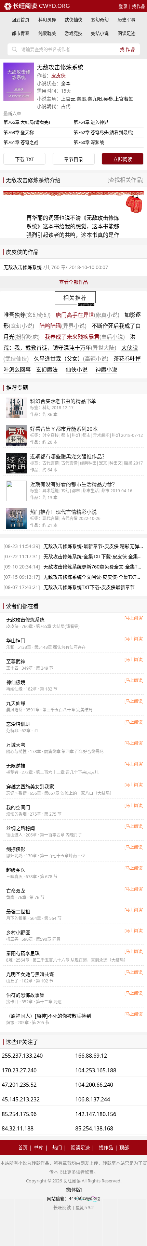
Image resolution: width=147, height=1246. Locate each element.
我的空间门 (18, 807)
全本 (65, 83)
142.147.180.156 (95, 1114)
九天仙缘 (15, 703)
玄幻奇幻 (100, 19)
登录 (123, 6)
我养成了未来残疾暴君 (85, 336)
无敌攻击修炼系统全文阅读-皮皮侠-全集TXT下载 (94, 577)
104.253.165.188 (95, 1070)
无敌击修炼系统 (25, 619)
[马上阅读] (134, 618)
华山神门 (15, 640)
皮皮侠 (58, 75)
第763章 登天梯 (18, 132)
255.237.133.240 (22, 1055)
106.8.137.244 (92, 1099)
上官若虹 (123, 98)
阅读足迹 (126, 33)
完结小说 (100, 33)
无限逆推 (15, 765)
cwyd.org (54, 6)
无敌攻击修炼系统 (22, 267)
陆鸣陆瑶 (62, 326)
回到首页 (20, 19)
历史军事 (126, 19)
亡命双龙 (15, 890)
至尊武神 (15, 661)
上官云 (68, 98)
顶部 (124, 1147)
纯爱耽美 (47, 33)
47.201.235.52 (19, 1084)
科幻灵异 (47, 19)
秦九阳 (95, 98)
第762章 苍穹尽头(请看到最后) (103, 132)
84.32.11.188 (18, 1128)
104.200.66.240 (94, 1084)
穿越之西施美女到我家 (30, 786)
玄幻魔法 (47, 369)
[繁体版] (74, 1190)
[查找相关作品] (125, 180)
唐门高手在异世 (87, 315)
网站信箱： (58, 1198)
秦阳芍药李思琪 (23, 953)
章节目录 (73, 159)
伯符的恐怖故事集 (25, 995)
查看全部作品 (73, 282)
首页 (23, 1147)
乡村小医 (18, 932)
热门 (57, 1147)
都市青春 (20, 33)
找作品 (138, 6)
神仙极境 (15, 682)
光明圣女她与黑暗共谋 (30, 974)
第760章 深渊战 (89, 142)
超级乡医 (15, 870)
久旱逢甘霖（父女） (71, 358)
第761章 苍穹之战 (20, 142)
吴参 (108, 98)
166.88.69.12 (91, 1055)
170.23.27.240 (19, 1070)
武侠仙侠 (73, 19)
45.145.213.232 (21, 1099)
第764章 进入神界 (91, 122)
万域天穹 (15, 744)
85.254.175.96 (19, 1114)
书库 (38, 1147)
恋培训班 (18, 724)
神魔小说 (106, 369)
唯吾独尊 (27, 315)
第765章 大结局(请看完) (26, 122)
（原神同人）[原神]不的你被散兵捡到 (48, 1016)
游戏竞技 (73, 33)
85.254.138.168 (94, 1128)
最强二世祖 (18, 911)
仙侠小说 (77, 369)
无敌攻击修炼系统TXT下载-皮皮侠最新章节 (89, 587)
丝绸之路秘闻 (20, 828)
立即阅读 (122, 159)
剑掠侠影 (15, 849)
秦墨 (81, 98)
